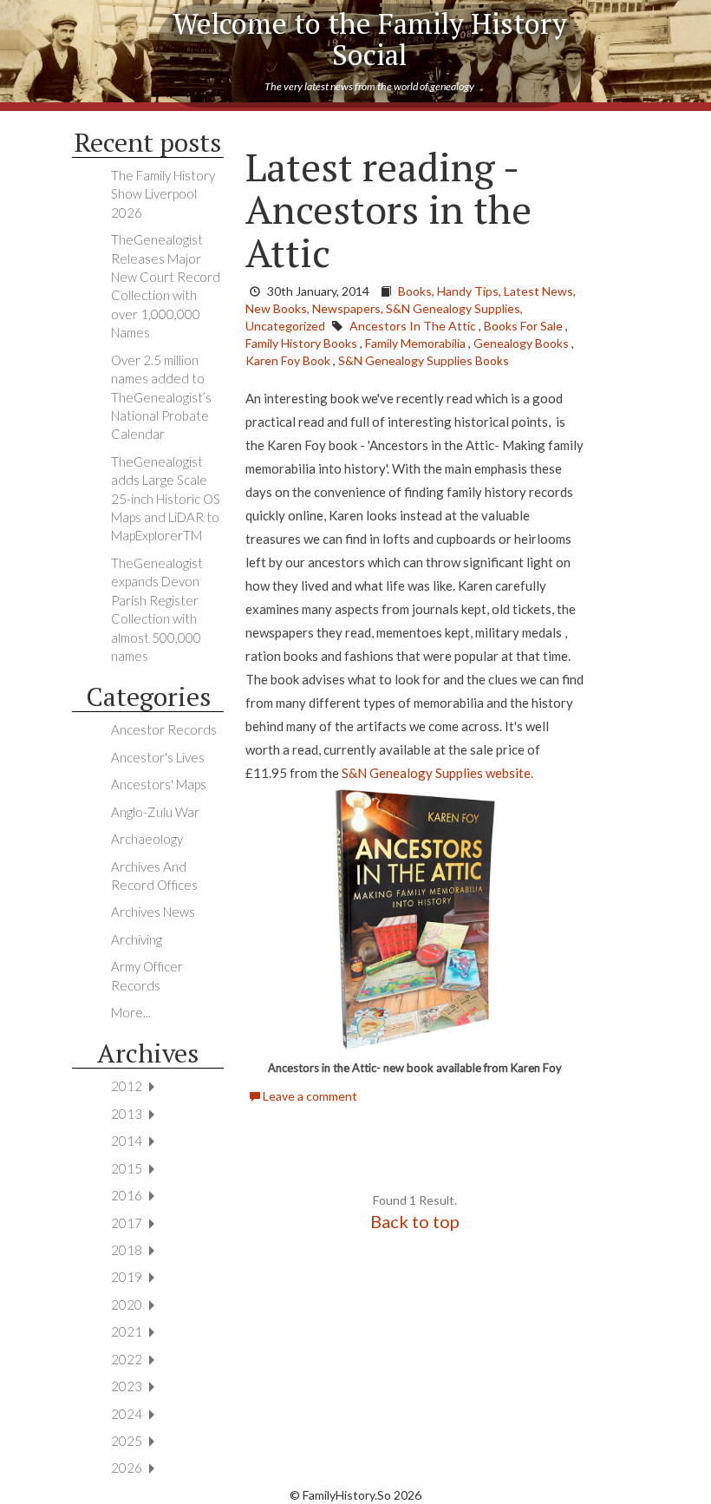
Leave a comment (308, 1096)
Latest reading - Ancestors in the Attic (388, 209)
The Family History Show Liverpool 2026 (163, 193)
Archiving (136, 939)
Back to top (415, 1221)
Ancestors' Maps (158, 784)
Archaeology (147, 839)
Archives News (153, 911)
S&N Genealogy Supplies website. (437, 773)
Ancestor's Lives (158, 757)
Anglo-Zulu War (155, 812)
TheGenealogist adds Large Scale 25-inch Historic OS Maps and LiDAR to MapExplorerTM (165, 499)
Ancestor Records (164, 729)
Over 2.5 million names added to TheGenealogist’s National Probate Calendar (161, 397)
